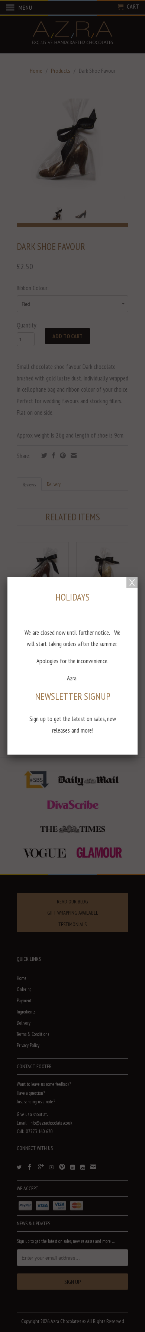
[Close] (132, 582)
